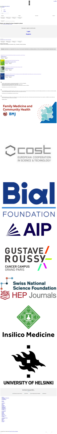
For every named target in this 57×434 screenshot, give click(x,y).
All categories (4, 411)
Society (3, 413)
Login (28, 31)
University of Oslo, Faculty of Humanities (7, 24)
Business (3, 416)
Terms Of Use (11, 431)
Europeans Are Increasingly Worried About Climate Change (12, 60)
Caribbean (3, 405)
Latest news (3, 398)
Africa (3, 403)
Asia (2, 404)
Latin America (4, 406)
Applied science (4, 415)
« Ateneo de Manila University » (9, 68)
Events (3, 421)
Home (3, 397)
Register (5, 11)
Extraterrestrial (4, 409)
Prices (3, 419)
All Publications (4, 399)
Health (3, 412)
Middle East (3, 407)
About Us (3, 418)
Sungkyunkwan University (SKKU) (9, 75)
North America (4, 408)
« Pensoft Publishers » (4, 56)
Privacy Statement (15, 431)
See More (55, 1)
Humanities (3, 414)
